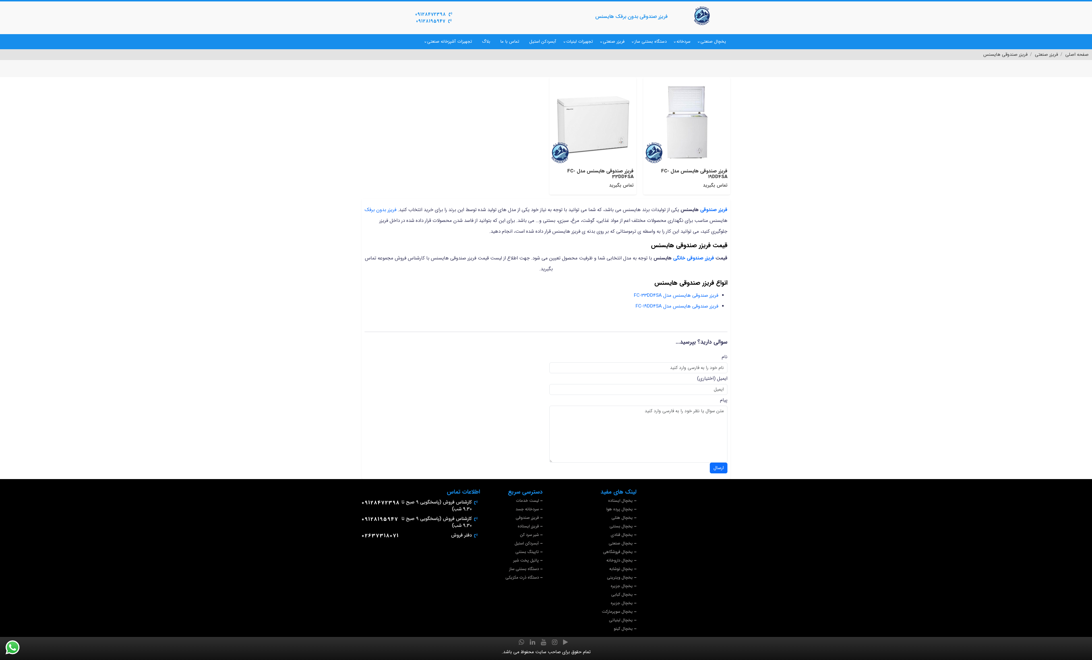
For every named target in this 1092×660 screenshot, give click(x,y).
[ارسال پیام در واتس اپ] (16, 647)
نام (724, 357)
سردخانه (683, 41)
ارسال (718, 467)
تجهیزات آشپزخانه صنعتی (449, 41)
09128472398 (430, 14)
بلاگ (486, 41)
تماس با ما (509, 41)
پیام (723, 400)
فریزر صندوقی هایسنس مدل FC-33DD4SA (676, 295)
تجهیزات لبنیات (579, 41)
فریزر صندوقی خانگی (693, 258)
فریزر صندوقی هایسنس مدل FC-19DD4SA (677, 306)
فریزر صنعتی (613, 41)
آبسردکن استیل (542, 41)
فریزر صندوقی (713, 210)
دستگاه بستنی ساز (650, 41)
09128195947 (430, 21)
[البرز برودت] (702, 16)
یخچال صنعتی (713, 41)
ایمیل (722, 378)
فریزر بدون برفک (380, 210)
